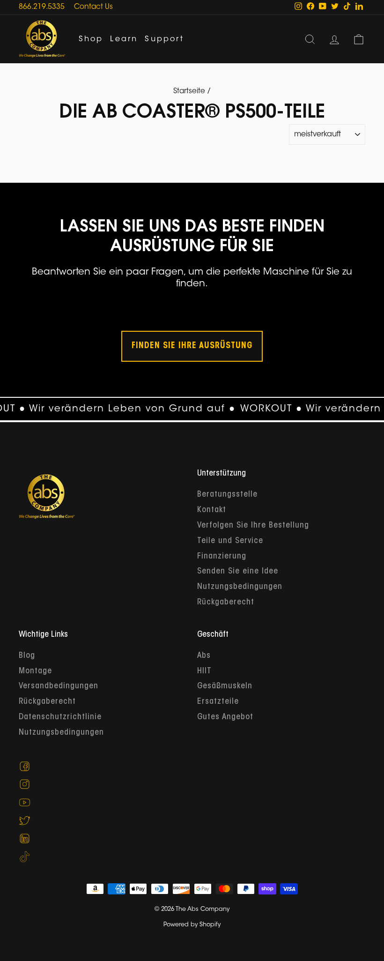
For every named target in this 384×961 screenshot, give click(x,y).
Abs (204, 656)
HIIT (204, 671)
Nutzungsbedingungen (239, 587)
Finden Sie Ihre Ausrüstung (192, 346)
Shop (91, 39)
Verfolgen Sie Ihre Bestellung (253, 525)
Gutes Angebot (225, 717)
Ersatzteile (218, 702)
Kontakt (211, 510)
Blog (27, 656)
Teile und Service (230, 541)
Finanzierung (221, 556)
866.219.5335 (42, 7)
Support (164, 39)
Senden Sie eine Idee (237, 571)
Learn (124, 39)
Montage (35, 671)
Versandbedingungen (58, 686)
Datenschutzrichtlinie (60, 717)
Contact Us (93, 7)
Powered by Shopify (192, 925)
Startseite (189, 91)
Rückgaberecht (225, 602)
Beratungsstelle (227, 495)
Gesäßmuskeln (224, 686)
